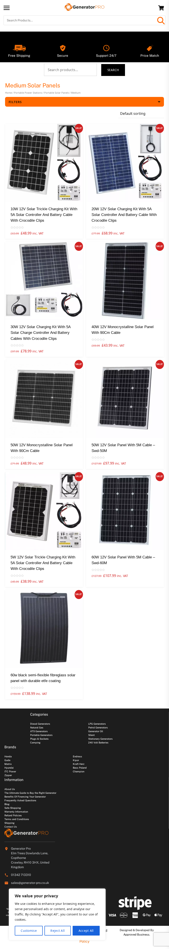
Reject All (57, 930)
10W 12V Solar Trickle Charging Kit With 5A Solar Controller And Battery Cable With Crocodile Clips (44, 215)
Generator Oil (95, 731)
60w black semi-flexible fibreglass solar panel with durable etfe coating (43, 678)
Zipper (8, 775)
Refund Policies (13, 815)
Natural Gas (36, 727)
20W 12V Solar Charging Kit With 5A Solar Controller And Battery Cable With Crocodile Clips (124, 215)
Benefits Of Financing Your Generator (25, 796)
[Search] (160, 20)
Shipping (9, 823)
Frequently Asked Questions (20, 800)
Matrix (8, 764)
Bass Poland (80, 767)
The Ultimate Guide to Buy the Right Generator (30, 793)
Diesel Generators (40, 723)
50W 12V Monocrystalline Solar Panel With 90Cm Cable (42, 448)
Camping (35, 742)
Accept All (86, 930)
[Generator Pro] (84, 9)
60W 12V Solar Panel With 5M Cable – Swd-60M (123, 560)
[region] (57, 914)
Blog (6, 804)
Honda (8, 756)
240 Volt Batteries (98, 742)
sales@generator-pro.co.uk (30, 883)
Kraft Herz (78, 764)
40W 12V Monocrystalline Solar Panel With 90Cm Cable (123, 330)
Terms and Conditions (16, 819)
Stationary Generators (100, 738)
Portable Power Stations (28, 92)
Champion (78, 771)
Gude (7, 760)
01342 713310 (21, 875)
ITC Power (10, 771)
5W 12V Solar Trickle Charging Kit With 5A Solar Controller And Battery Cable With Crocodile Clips (43, 563)
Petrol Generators (98, 727)
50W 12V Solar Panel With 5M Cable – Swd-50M (123, 448)
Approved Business (136, 934)
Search (113, 70)
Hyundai (9, 767)
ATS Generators (39, 731)
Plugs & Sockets (39, 738)
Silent (91, 735)
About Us (9, 789)
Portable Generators (41, 735)
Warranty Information (16, 811)
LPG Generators (97, 723)
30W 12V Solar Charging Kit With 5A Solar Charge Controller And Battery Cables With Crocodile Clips (40, 332)
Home (8, 92)
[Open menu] (7, 8)
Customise (29, 930)
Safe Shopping (12, 808)
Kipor (76, 760)
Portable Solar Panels (56, 92)
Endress (77, 756)
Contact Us (10, 826)
